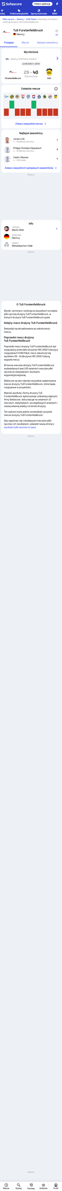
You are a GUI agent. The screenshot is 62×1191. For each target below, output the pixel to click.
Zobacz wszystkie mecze (29, 123)
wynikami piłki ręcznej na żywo (20, 427)
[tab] (9, 43)
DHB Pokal (31, 19)
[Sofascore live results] (14, 4)
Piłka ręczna (8, 19)
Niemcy (20, 19)
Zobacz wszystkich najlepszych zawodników (29, 168)
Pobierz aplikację (42, 4)
